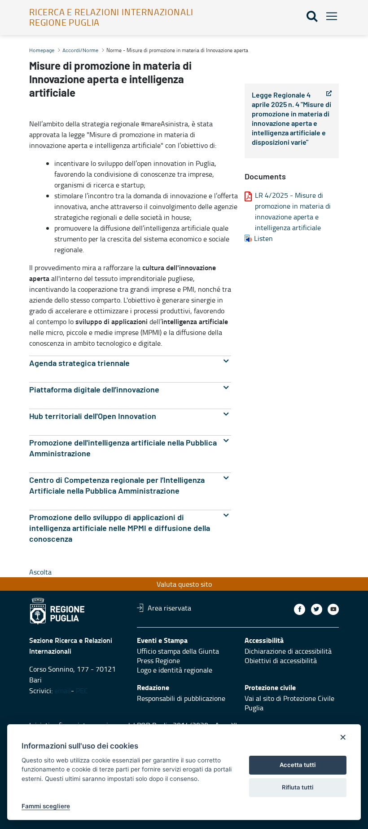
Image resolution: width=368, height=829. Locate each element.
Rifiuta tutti (297, 787)
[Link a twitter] (316, 609)
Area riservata (169, 608)
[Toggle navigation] (329, 16)
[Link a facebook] (299, 609)
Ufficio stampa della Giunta (178, 651)
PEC (83, 690)
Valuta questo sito (184, 584)
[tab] (130, 363)
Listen (263, 238)
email (62, 690)
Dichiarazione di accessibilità (288, 651)
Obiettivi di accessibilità (281, 660)
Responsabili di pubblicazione (181, 698)
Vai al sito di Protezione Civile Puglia (289, 703)
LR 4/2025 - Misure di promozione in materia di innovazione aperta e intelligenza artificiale (293, 211)
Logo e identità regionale (174, 670)
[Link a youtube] (333, 609)
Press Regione (158, 660)
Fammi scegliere (46, 806)
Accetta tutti (297, 764)
